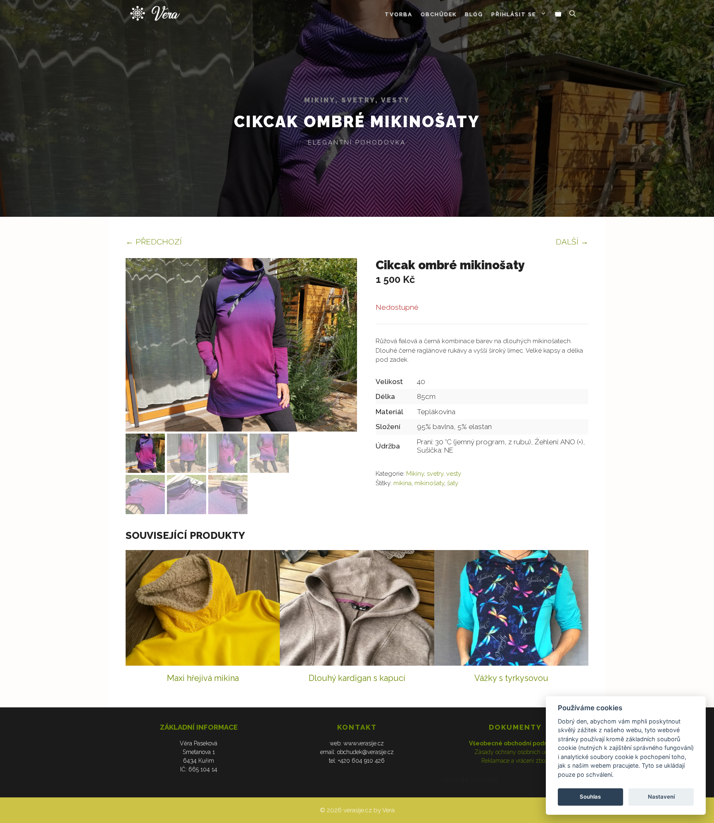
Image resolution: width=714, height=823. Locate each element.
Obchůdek (439, 14)
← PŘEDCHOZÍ (154, 241)
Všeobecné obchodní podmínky (515, 743)
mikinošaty (429, 483)
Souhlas (590, 796)
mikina (402, 483)
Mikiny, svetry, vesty (357, 100)
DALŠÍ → (572, 241)
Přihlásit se (513, 14)
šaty (452, 483)
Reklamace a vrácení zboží (515, 760)
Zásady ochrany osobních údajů (515, 752)
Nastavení (661, 796)
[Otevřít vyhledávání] (572, 14)
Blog (474, 14)
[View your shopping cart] (558, 14)
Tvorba (398, 14)
